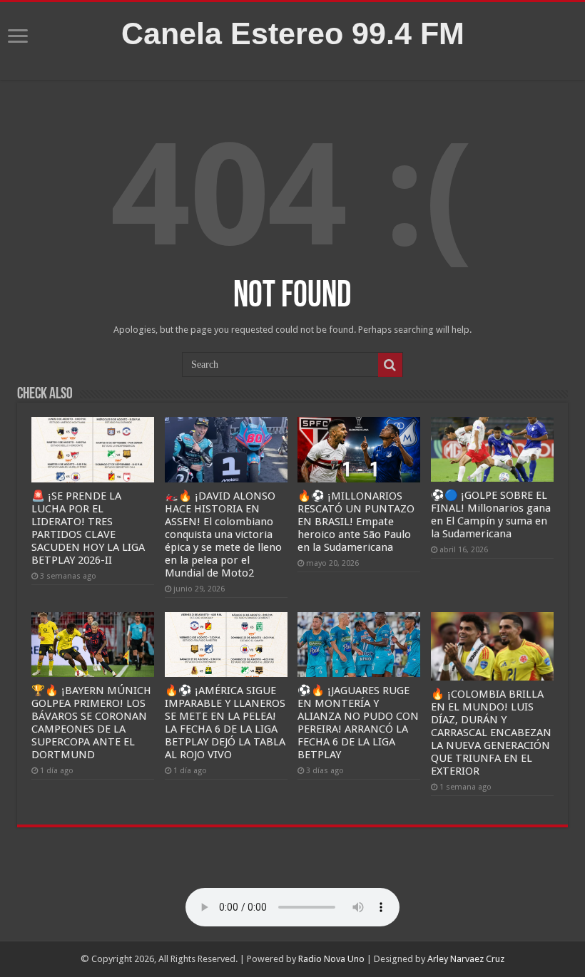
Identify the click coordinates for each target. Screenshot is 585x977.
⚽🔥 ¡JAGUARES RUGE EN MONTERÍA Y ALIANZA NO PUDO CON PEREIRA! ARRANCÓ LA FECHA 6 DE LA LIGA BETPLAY (358, 722)
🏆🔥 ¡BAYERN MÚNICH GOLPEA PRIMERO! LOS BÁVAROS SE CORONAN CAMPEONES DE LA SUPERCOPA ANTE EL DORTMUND (91, 722)
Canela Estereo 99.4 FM (292, 33)
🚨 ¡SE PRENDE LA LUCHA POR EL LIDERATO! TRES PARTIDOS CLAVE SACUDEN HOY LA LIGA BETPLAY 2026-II (88, 528)
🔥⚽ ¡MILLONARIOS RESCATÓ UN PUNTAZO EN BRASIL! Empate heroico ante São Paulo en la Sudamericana (355, 522)
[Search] (390, 365)
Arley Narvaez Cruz (465, 958)
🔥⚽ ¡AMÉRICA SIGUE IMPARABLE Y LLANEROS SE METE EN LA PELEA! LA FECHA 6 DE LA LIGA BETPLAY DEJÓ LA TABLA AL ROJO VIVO (225, 722)
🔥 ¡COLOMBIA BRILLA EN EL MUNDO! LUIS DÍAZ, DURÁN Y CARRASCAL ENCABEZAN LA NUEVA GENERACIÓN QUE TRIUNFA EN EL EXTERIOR (491, 732)
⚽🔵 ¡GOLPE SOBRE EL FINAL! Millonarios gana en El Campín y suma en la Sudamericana (491, 514)
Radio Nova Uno (331, 958)
